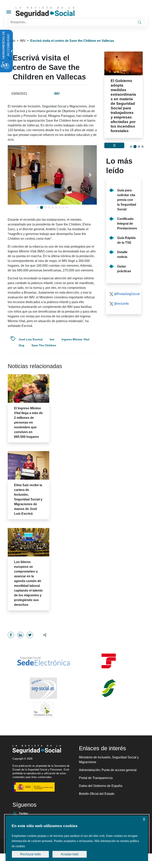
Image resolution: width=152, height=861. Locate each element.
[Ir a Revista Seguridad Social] (52, 12)
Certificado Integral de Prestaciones (127, 223)
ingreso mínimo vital (75, 339)
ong (21, 345)
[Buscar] (139, 22)
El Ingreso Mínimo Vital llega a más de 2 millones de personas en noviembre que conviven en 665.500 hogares (28, 422)
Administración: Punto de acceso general (108, 770)
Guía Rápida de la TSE (126, 240)
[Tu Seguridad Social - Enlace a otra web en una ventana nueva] (43, 710)
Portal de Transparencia (96, 778)
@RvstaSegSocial (126, 294)
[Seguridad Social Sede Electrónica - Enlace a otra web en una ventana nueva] (43, 661)
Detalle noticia (122, 254)
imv (52, 339)
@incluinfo (121, 303)
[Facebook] (11, 635)
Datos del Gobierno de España (100, 786)
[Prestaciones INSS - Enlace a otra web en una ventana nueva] (108, 688)
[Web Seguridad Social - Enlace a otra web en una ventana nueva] (43, 688)
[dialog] (77, 838)
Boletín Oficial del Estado (96, 793)
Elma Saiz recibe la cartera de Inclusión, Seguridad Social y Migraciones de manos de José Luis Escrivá (28, 499)
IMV (23, 40)
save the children (43, 345)
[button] (14, 175)
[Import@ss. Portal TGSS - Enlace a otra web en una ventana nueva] (108, 661)
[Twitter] (30, 635)
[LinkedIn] (20, 635)
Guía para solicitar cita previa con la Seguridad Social (126, 200)
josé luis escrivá (31, 339)
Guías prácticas (124, 269)
